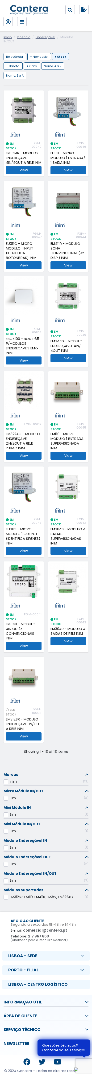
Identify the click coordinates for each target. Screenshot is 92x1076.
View (24, 170)
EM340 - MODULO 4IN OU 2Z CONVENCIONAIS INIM (20, 631)
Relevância (15, 57)
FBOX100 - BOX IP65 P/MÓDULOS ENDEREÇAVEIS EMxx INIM (22, 345)
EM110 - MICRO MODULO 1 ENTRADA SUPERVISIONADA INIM (67, 441)
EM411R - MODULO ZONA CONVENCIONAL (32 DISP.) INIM (67, 250)
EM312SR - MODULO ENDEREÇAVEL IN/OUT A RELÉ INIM (23, 724)
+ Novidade (39, 57)
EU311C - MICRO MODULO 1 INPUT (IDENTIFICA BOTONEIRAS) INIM (21, 250)
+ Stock (60, 57)
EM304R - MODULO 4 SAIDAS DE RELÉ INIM (67, 631)
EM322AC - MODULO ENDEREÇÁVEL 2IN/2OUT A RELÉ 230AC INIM (23, 441)
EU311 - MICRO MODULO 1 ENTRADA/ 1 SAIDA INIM (67, 158)
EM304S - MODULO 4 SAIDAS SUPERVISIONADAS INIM (67, 536)
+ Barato (13, 66)
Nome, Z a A (15, 76)
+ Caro (32, 66)
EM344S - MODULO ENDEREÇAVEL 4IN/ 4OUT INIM (66, 346)
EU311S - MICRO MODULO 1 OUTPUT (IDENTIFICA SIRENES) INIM (23, 536)
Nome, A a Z (52, 66)
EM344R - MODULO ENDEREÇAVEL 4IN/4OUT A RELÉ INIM (23, 158)
